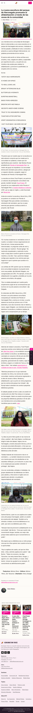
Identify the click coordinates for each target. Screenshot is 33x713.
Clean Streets (13, 685)
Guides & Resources (17, 678)
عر (31, 357)
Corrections (28, 699)
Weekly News (26, 678)
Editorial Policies (20, 699)
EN (31, 349)
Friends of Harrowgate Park (18, 165)
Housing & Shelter (5, 689)
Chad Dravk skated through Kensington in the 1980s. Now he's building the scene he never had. (27, 622)
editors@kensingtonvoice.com (9, 582)
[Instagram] (5, 652)
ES (31, 352)
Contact (23, 701)
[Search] (4, 3)
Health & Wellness (17, 687)
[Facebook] (2, 652)
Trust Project (20, 183)
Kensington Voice (10, 708)
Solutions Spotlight (5, 678)
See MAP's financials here (19, 711)
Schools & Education (6, 692)
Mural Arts (7, 192)
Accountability (4, 675)
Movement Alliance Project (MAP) (17, 709)
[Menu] (2, 3)
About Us (3, 699)
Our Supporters (11, 699)
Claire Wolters (6, 19)
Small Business (16, 692)
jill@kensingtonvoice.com (7, 668)
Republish (11, 701)
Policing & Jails (21, 685)
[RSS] (8, 652)
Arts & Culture (4, 685)
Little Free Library (8, 351)
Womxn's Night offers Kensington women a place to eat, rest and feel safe (5, 621)
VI (31, 363)
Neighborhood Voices (24, 675)
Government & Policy (6, 687)
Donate (17, 701)
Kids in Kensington (16, 689)
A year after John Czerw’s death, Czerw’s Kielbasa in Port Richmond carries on (16, 622)
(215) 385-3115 (4, 661)
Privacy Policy (4, 701)
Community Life (5, 613)
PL (31, 354)
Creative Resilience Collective (22, 188)
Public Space (25, 689)
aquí (18, 403)
